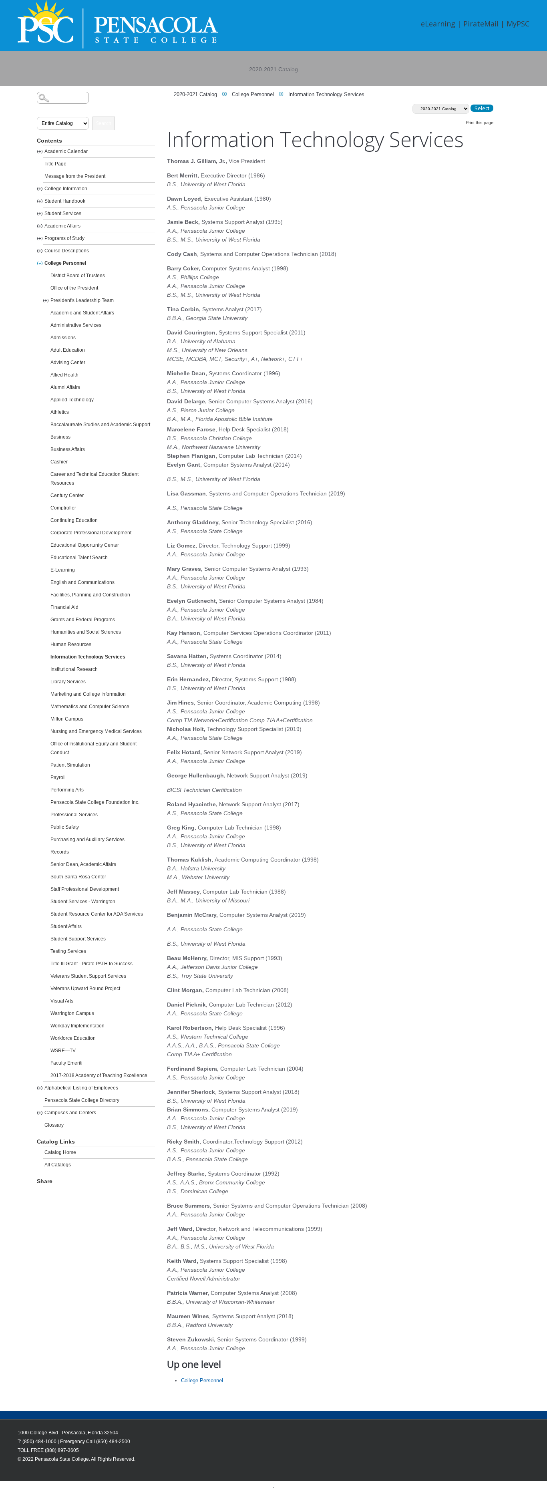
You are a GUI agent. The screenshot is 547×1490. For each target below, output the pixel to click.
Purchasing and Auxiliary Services (87, 839)
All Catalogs (57, 1165)
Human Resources (70, 644)
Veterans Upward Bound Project (85, 988)
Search (103, 123)
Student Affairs (66, 926)
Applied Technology (72, 400)
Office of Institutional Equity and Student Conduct (93, 748)
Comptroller (63, 508)
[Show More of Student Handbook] (40, 201)
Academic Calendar (66, 151)
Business (60, 437)
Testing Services (68, 951)
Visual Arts (61, 1001)
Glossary (54, 1125)
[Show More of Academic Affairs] (40, 226)
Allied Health (64, 375)
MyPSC (518, 23)
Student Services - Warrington (82, 901)
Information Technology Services (87, 657)
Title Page (55, 164)
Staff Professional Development (84, 889)
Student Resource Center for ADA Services (96, 914)
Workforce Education (73, 1038)
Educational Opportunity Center (84, 545)
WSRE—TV (63, 1050)
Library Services (68, 682)
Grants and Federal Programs (82, 619)
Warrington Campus (72, 1013)
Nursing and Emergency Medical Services (96, 731)
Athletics (59, 412)
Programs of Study (64, 238)
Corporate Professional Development (90, 533)
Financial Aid (64, 607)
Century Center (67, 495)
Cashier (59, 462)
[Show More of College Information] (40, 189)
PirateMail (481, 23)
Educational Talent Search (79, 557)
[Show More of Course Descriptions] (40, 251)
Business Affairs (67, 449)
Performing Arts (67, 790)
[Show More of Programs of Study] (40, 238)
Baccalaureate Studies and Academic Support (100, 424)
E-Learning (62, 570)
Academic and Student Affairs (82, 313)
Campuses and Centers (70, 1112)
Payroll (58, 777)
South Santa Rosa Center (78, 877)
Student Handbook (64, 201)
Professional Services (74, 814)
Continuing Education (74, 520)
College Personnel (65, 263)
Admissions (63, 337)
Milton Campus (66, 719)
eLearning (438, 23)
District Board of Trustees (77, 275)
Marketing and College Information (88, 694)
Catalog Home (60, 1152)
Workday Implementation (77, 1026)
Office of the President (74, 288)
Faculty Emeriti (66, 1063)
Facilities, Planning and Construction (90, 595)
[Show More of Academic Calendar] (40, 151)
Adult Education (67, 350)
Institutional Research (74, 669)
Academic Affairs (62, 226)
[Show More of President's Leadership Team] (46, 300)
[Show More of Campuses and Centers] (40, 1113)
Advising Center (67, 362)
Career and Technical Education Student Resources (94, 478)
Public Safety (64, 827)
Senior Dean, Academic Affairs (83, 864)
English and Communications (82, 582)
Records (59, 852)
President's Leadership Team (82, 300)
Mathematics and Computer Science (89, 706)
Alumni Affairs (65, 387)
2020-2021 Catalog (195, 94)
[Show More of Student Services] (40, 213)
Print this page (479, 122)
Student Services (62, 213)
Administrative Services (75, 325)
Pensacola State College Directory (81, 1100)
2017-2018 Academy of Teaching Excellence (98, 1075)
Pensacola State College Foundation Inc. (94, 802)
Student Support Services (78, 939)
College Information (65, 188)
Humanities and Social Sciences (85, 632)
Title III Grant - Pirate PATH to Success (91, 963)
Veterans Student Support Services (88, 976)
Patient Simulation (70, 765)
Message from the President (74, 176)
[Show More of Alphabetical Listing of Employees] (40, 1088)
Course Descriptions (66, 251)
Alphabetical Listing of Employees (81, 1088)
